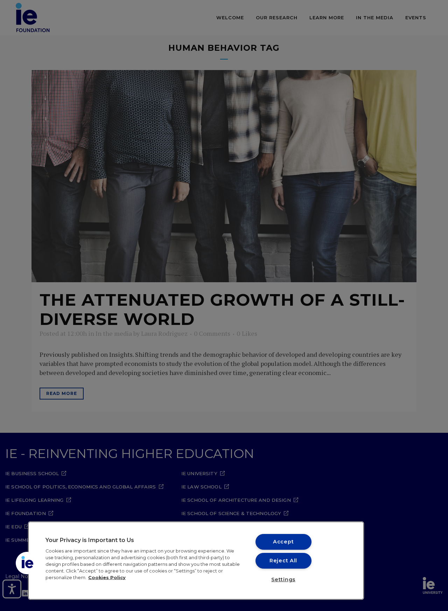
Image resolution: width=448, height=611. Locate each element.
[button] (27, 563)
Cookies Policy (107, 577)
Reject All (283, 560)
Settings (283, 579)
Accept (283, 542)
